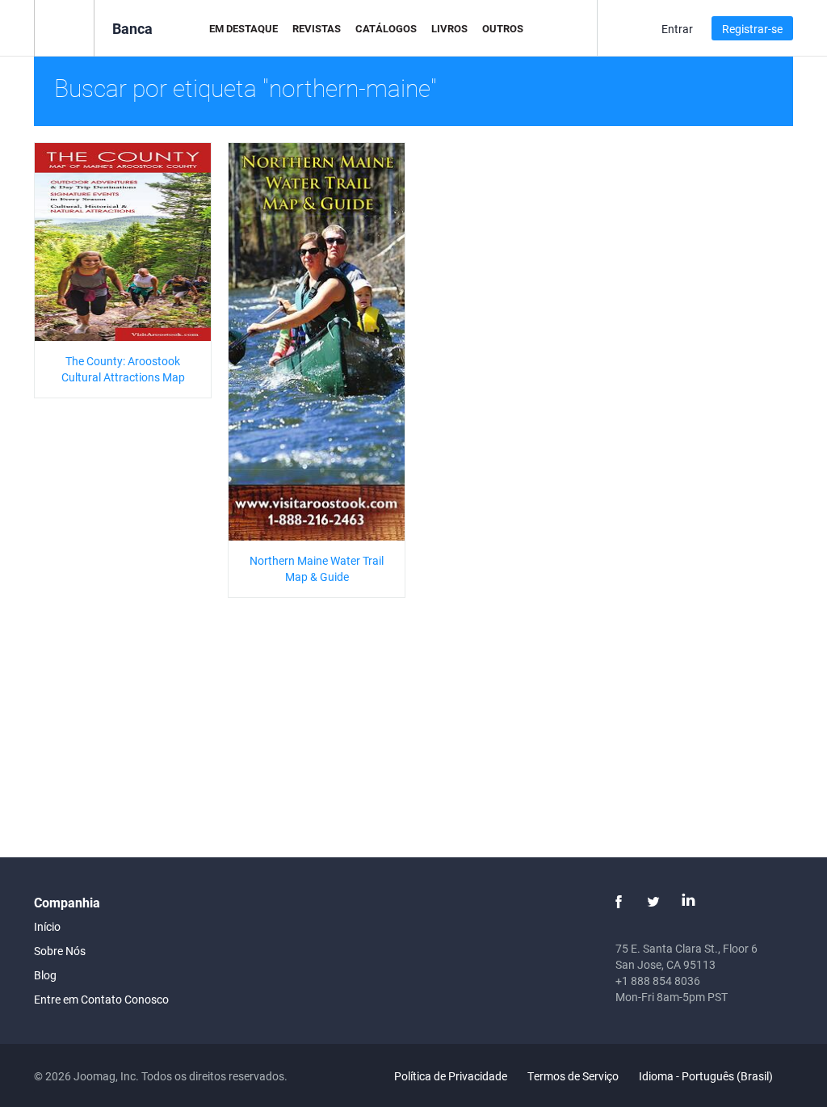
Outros (502, 28)
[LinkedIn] (688, 902)
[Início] (64, 27)
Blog (45, 975)
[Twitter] (653, 902)
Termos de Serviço (573, 1076)
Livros (449, 28)
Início (47, 926)
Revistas (316, 28)
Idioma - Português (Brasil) (707, 1076)
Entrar (677, 28)
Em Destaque (243, 28)
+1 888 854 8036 (657, 980)
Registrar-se (752, 28)
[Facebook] (618, 902)
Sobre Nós (60, 950)
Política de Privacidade (450, 1076)
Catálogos (386, 28)
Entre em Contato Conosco (101, 999)
